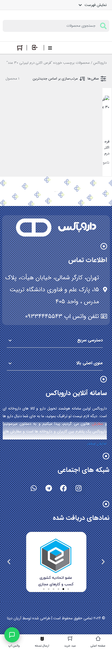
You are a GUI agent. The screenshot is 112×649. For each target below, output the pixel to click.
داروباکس (100, 63)
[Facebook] (63, 488)
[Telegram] (48, 488)
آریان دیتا (14, 618)
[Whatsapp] (34, 488)
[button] (103, 561)
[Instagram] (78, 488)
